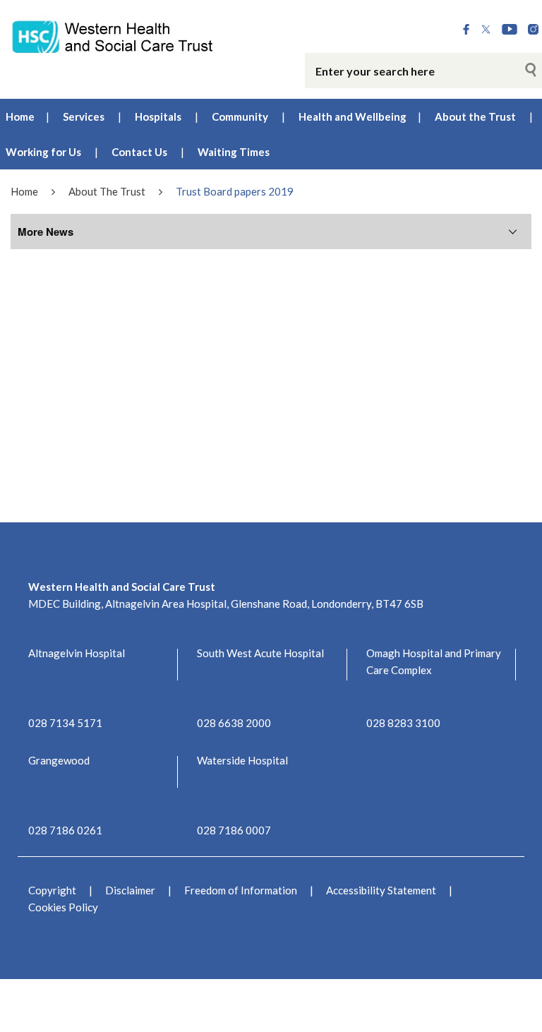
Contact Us (139, 151)
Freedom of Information (240, 890)
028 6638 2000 (234, 722)
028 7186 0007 (234, 830)
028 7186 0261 (65, 830)
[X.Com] (486, 30)
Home (20, 116)
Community (240, 116)
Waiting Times (234, 151)
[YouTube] (509, 30)
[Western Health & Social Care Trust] (113, 35)
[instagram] (533, 30)
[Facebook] (466, 30)
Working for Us (43, 151)
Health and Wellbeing (352, 116)
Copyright (52, 890)
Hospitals (158, 116)
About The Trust (106, 191)
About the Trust (475, 116)
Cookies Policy (63, 907)
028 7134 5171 (65, 722)
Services (83, 116)
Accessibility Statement (381, 890)
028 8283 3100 (403, 722)
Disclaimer (130, 890)
